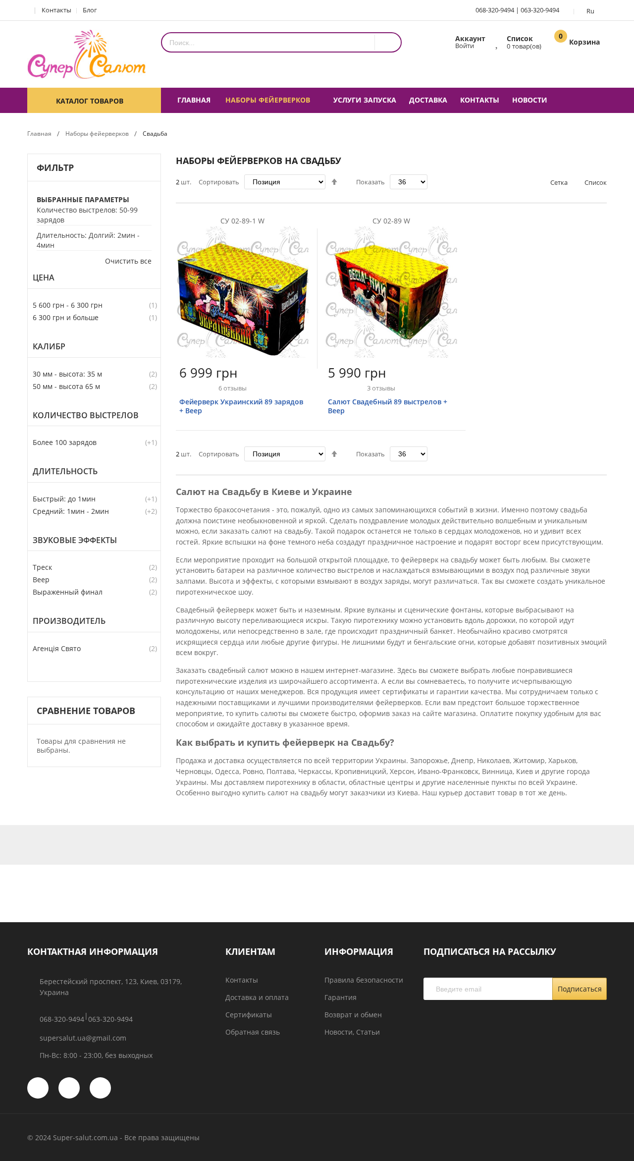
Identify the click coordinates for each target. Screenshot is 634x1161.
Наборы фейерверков (97, 133)
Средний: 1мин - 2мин (71, 511)
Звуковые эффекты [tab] (75, 540)
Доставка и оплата (257, 997)
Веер (41, 579)
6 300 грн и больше (66, 317)
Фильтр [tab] (55, 167)
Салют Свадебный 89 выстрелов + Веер (387, 406)
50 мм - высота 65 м (66, 386)
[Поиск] (387, 42)
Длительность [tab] (65, 471)
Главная (39, 133)
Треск (42, 567)
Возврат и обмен (353, 1014)
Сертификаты (248, 1014)
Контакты (56, 9)
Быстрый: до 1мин (64, 498)
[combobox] (268, 42)
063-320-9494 (540, 9)
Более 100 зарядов (65, 442)
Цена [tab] (43, 278)
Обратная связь (252, 1032)
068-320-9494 (495, 9)
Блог (90, 9)
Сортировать (219, 181)
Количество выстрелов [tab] (86, 415)
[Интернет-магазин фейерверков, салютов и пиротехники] (86, 54)
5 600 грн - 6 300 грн (68, 305)
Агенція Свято (57, 648)
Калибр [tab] (49, 346)
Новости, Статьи (352, 1032)
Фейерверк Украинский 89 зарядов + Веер (241, 406)
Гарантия (340, 997)
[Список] (497, 41)
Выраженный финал (68, 592)
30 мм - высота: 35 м (67, 374)
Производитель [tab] (69, 621)
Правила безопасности (363, 980)
